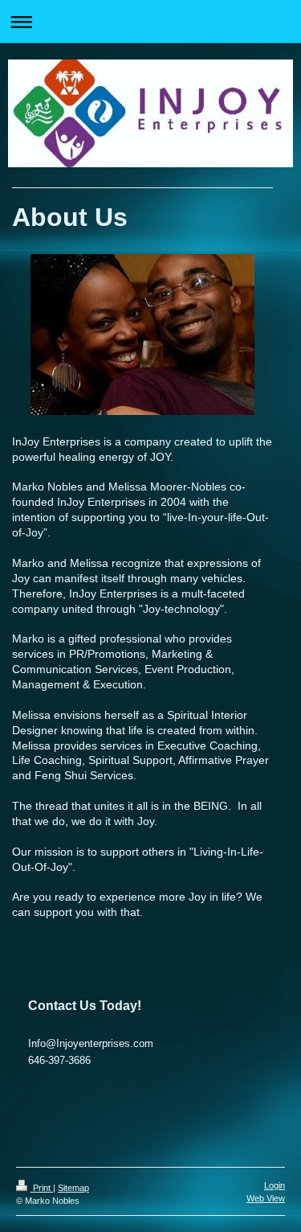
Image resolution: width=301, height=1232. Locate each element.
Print (42, 1188)
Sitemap (73, 1188)
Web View (265, 1198)
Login (274, 1185)
